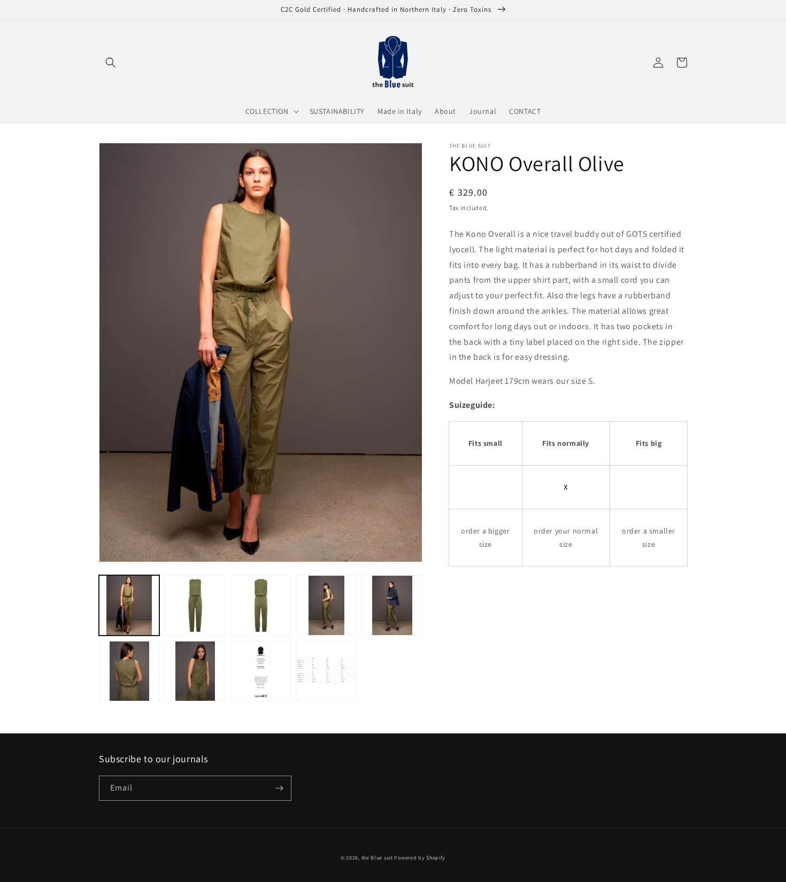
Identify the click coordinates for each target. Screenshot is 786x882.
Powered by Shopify (419, 857)
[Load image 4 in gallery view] (326, 605)
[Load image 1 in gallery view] (129, 605)
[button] (110, 62)
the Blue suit (377, 857)
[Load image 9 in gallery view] (326, 671)
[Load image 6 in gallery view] (129, 671)
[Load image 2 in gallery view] (195, 605)
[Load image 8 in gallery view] (260, 671)
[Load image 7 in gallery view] (195, 671)
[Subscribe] (279, 788)
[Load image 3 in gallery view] (260, 605)
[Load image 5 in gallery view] (392, 605)
